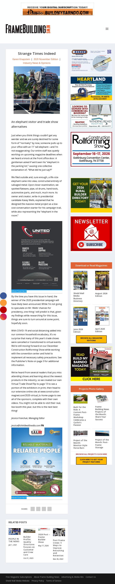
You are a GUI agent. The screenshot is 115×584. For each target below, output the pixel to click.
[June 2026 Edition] (80, 316)
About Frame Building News (46, 577)
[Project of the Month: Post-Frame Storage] (102, 434)
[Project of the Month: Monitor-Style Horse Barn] (80, 434)
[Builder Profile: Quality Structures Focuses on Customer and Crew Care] (29, 530)
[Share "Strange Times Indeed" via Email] (44, 509)
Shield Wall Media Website (17, 580)
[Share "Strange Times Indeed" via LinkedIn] (38, 509)
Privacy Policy (38, 580)
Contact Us (91, 577)
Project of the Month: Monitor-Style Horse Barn (80, 444)
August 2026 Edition (101, 294)
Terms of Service (53, 580)
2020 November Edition (46, 59)
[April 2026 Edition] (102, 316)
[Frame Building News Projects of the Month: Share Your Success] (102, 399)
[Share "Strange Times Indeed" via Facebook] (32, 509)
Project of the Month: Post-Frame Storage (102, 443)
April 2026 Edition (100, 330)
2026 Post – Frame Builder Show (44, 538)
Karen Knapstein (21, 59)
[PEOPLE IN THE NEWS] (15, 531)
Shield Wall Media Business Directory (78, 297)
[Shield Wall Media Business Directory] (80, 280)
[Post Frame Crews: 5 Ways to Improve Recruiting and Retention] (59, 532)
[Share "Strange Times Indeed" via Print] (49, 509)
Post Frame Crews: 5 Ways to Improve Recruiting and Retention (59, 548)
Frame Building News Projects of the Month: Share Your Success (102, 413)
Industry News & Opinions (36, 63)
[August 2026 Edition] (102, 281)
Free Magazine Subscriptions (19, 577)
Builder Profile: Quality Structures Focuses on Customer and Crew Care (29, 546)
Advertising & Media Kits (72, 577)
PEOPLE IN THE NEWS (14, 540)
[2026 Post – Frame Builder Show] (44, 529)
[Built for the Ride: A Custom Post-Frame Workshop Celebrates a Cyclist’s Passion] (80, 399)
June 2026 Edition (78, 330)
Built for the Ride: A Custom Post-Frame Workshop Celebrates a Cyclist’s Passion (80, 416)
